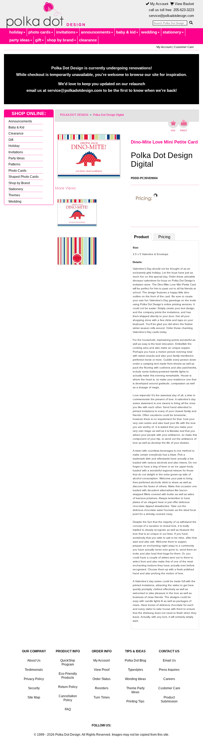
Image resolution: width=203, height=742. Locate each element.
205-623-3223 (183, 10)
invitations (65, 32)
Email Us (169, 660)
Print (183, 125)
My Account (158, 4)
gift (38, 40)
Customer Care (184, 47)
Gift (10, 139)
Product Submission (169, 699)
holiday (16, 32)
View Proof (101, 670)
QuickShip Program (67, 662)
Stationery (15, 189)
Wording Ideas (135, 679)
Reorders (101, 688)
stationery (172, 32)
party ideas (19, 40)
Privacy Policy (34, 679)
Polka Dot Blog (135, 660)
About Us (33, 660)
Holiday (14, 145)
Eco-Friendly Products (68, 675)
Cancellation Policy (68, 698)
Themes (14, 195)
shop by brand (60, 40)
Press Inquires (169, 670)
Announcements (20, 121)
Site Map (33, 697)
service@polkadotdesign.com (171, 16)
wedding (149, 32)
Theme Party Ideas (135, 690)
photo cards (39, 32)
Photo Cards (17, 170)
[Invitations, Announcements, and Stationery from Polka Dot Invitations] (44, 14)
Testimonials (34, 670)
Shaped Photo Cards (23, 176)
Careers (169, 679)
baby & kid (126, 32)
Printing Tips (135, 701)
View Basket (184, 4)
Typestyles (135, 670)
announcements (95, 32)
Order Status (101, 679)
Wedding (14, 201)
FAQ (68, 709)
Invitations (15, 152)
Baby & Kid (16, 127)
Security (34, 688)
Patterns (14, 164)
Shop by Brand (19, 183)
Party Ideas (16, 158)
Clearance (16, 133)
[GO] (190, 22)
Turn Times (102, 697)
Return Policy (67, 687)
